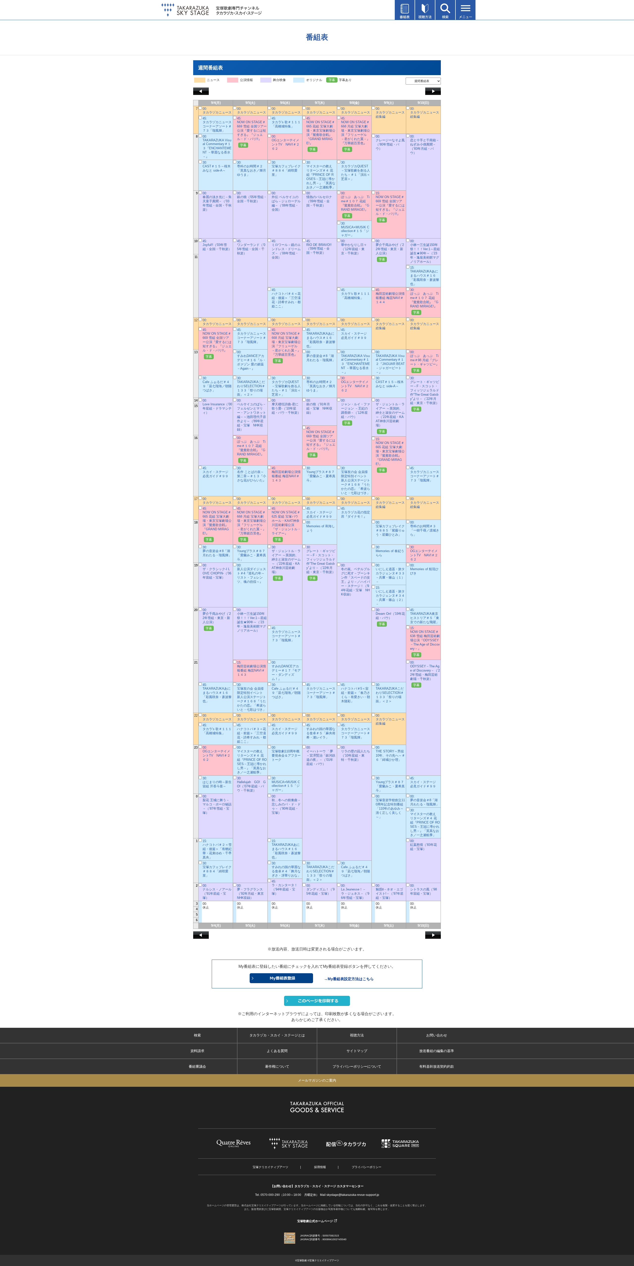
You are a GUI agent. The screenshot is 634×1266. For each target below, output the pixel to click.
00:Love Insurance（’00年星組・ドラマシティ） (217, 406)
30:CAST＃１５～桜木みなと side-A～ (217, 166)
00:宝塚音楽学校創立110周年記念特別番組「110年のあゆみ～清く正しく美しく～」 (390, 807)
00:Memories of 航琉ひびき (424, 569)
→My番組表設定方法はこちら (349, 979)
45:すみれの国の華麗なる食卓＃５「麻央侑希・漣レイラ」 (320, 731)
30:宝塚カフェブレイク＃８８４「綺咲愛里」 (286, 169)
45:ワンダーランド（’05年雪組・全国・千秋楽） (251, 247)
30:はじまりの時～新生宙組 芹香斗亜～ (217, 782)
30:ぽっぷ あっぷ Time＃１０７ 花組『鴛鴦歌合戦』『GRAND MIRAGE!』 (424, 301)
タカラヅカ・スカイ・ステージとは (277, 1035)
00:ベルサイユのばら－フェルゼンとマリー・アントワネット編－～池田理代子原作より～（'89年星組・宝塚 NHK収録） (251, 415)
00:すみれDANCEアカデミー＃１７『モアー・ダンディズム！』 (286, 671)
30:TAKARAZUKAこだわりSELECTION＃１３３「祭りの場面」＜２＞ (251, 386)
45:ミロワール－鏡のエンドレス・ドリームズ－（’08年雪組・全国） (286, 249)
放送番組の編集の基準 (436, 1051)
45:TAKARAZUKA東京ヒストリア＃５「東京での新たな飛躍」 (424, 616)
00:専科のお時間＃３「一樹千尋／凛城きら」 (424, 528)
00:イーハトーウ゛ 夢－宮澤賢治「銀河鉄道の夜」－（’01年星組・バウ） (320, 756)
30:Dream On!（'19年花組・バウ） (390, 617)
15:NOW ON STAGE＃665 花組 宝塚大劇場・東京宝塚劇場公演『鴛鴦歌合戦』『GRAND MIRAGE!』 (390, 454)
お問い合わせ (436, 1035)
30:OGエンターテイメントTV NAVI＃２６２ (355, 384)
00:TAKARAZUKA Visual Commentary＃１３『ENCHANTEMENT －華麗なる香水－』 (217, 146)
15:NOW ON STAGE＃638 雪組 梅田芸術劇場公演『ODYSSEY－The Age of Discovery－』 (425, 641)
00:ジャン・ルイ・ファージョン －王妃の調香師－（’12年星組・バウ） (355, 412)
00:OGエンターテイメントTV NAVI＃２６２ (285, 142)
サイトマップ (356, 1051)
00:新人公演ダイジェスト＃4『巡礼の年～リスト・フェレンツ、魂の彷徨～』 (251, 573)
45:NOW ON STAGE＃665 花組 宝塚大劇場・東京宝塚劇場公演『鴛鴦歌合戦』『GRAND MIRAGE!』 (320, 134)
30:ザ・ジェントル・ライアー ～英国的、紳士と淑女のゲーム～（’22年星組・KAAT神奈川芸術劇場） (286, 562)
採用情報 (320, 1167)
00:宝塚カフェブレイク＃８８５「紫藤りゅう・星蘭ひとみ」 (390, 528)
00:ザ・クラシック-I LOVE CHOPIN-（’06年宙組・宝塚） (217, 571)
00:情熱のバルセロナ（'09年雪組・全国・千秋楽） (319, 199)
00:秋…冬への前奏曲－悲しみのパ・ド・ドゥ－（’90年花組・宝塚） (286, 805)
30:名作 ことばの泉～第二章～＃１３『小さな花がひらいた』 (251, 474)
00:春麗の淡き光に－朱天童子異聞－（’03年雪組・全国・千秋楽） (217, 201)
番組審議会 (197, 1066)
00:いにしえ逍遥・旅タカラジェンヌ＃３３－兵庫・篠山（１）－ (390, 573)
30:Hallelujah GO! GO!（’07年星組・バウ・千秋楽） (251, 784)
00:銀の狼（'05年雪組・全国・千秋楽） (252, 197)
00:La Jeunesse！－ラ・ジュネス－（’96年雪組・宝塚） (355, 892)
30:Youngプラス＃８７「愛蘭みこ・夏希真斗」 (320, 474)
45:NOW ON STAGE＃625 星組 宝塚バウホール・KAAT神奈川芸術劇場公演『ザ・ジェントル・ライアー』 (286, 524)
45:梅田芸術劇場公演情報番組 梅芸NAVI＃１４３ (286, 474)
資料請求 (197, 1051)
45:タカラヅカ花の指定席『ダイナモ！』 (355, 512)
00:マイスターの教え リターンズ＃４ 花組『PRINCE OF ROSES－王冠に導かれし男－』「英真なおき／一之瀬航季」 (252, 760)
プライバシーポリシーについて (357, 1066)
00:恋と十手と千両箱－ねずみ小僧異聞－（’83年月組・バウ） (424, 145)
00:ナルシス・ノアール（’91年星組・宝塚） (217, 892)
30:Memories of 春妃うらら (390, 551)
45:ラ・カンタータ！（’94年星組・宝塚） (284, 887)
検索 (197, 1035)
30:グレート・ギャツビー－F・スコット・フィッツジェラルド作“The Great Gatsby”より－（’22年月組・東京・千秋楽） (424, 393)
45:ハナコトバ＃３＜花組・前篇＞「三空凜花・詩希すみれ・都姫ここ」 (251, 733)
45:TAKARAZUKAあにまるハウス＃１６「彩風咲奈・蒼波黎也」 (320, 338)
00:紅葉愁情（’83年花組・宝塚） (423, 845)
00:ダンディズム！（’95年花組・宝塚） (320, 889)
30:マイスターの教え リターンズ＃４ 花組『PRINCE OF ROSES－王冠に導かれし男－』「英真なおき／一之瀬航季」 (320, 175)
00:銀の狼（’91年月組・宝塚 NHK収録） (319, 406)
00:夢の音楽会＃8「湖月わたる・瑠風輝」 (320, 356)
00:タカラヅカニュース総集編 (390, 112)
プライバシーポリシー (366, 1167)
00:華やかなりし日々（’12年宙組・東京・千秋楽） (354, 247)
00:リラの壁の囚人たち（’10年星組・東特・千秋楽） (355, 754)
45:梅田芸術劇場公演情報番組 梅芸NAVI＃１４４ (390, 296)
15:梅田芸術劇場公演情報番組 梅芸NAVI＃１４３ (251, 669)
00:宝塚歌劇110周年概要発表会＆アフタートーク (286, 754)
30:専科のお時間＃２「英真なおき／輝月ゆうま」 (251, 169)
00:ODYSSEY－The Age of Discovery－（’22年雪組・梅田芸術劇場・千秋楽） (425, 674)
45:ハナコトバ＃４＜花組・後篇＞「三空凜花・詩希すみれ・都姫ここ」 (286, 298)
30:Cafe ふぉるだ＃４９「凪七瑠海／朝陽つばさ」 (217, 384)
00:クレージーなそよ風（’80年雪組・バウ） (390, 142)
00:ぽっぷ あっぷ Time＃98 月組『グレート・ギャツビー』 (424, 361)
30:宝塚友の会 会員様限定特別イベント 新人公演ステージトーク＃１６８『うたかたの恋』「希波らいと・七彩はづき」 (355, 480)
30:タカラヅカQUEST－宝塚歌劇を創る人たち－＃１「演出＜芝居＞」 (355, 171)
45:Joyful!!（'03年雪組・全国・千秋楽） (217, 245)
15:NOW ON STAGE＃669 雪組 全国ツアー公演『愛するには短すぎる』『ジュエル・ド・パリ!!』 (390, 206)
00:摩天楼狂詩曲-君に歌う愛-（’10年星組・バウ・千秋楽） (286, 406)
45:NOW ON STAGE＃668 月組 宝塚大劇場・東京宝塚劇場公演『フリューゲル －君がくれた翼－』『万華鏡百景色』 (355, 134)
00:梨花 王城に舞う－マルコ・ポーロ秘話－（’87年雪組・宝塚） (217, 805)
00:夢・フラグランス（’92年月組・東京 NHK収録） (252, 892)
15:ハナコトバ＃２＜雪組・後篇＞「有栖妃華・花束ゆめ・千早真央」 (217, 849)
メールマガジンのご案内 (317, 1080)
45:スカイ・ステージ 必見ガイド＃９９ (355, 334)
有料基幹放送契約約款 (436, 1066)
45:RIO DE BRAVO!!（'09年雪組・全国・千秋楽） (319, 247)
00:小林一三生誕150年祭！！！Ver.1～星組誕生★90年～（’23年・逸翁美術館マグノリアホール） (425, 251)
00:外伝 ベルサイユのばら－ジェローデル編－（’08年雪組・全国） (286, 201)
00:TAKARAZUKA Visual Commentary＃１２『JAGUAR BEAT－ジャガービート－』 (390, 362)
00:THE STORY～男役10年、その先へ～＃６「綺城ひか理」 (390, 754)
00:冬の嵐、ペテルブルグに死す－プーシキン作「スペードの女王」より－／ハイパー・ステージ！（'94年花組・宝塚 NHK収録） (355, 579)
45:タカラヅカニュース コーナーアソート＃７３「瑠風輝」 (219, 124)
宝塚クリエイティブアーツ (270, 1167)
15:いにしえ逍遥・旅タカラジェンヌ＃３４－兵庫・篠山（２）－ (390, 596)
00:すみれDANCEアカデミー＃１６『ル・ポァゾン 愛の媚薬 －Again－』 (251, 360)
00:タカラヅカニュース (217, 110)
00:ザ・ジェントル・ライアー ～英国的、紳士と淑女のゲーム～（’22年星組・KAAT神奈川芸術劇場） (390, 416)
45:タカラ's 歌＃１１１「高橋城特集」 (286, 122)
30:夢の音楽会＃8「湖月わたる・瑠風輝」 (217, 551)
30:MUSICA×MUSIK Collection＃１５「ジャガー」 (355, 229)
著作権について (277, 1066)
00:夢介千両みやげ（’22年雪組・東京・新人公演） (390, 250)
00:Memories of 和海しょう (320, 526)
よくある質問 (277, 1051)
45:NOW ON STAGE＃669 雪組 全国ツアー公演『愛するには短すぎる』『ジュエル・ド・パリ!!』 (252, 132)
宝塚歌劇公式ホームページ (315, 1221)
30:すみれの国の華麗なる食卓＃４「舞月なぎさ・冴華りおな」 (286, 869)
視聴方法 (357, 1035)
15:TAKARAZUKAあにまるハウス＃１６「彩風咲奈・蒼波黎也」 (424, 276)
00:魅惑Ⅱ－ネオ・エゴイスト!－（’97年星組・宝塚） (389, 892)
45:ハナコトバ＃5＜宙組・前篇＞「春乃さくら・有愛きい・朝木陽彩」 (355, 693)
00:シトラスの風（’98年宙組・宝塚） (423, 889)
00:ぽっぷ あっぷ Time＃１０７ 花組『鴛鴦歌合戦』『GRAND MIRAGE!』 (355, 204)
